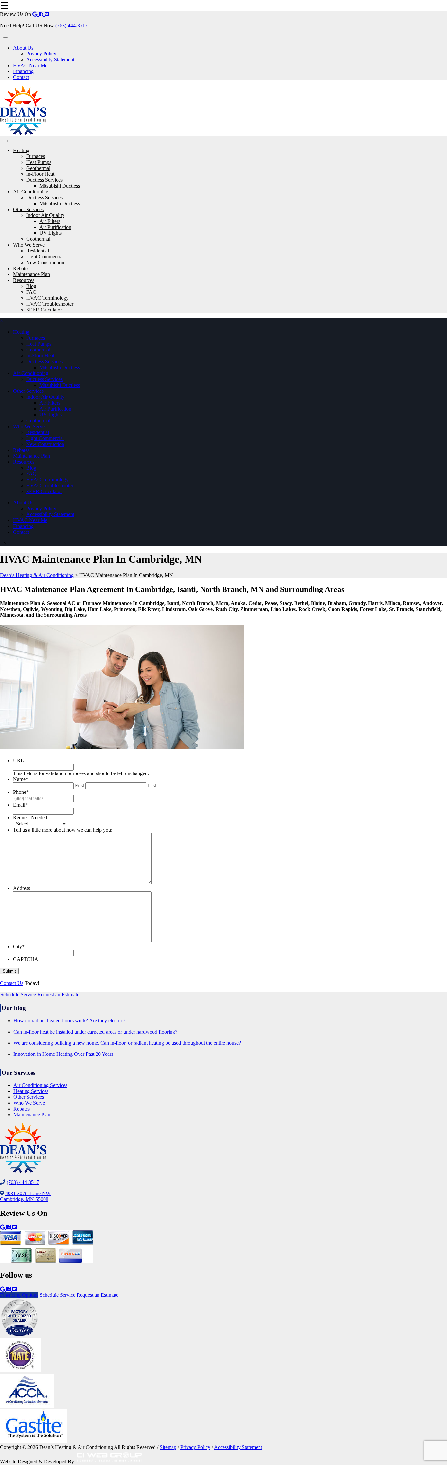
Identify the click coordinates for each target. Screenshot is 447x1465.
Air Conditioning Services (40, 1085)
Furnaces (35, 156)
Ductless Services (44, 180)
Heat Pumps (38, 162)
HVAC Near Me (30, 65)
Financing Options (19, 1295)
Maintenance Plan (31, 274)
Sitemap (168, 1447)
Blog (31, 286)
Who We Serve (29, 245)
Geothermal (38, 168)
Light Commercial (45, 256)
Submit (9, 971)
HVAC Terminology (47, 298)
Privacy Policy (41, 53)
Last (151, 785)
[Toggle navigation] (5, 38)
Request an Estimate (58, 994)
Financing (23, 71)
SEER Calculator (44, 309)
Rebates (21, 268)
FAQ (31, 292)
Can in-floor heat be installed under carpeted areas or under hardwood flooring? (95, 1031)
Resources (23, 280)
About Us (23, 47)
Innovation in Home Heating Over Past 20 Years (63, 1054)
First (79, 785)
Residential (37, 250)
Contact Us (11, 983)
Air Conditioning (30, 191)
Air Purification (55, 227)
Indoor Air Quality (45, 215)
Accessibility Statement (50, 59)
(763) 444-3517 (71, 25)
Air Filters (49, 221)
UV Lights (50, 233)
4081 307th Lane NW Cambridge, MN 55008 (25, 1196)
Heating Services (30, 1091)
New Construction (45, 262)
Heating (21, 150)
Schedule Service (18, 994)
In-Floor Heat (40, 174)
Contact (21, 77)
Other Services (28, 209)
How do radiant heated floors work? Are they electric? (69, 1020)
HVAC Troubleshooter (49, 304)
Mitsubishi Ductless (59, 186)
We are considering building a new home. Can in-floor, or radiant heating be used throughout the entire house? (127, 1043)
